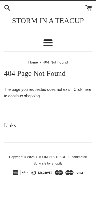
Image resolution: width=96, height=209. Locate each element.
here (87, 89)
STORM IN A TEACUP (48, 20)
